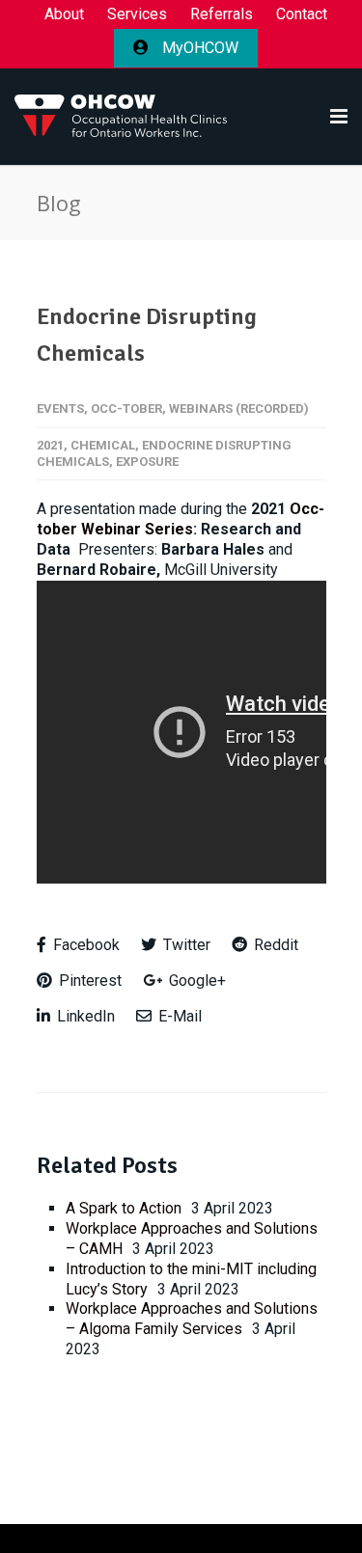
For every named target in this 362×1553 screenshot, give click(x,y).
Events (60, 408)
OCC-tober (126, 408)
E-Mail (178, 1016)
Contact (301, 14)
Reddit (274, 945)
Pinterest (88, 980)
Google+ (195, 980)
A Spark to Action (123, 1208)
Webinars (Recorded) (239, 408)
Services (137, 14)
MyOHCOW (198, 48)
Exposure (147, 461)
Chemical (102, 445)
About (64, 14)
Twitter (184, 945)
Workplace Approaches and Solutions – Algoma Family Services (192, 1318)
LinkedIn (84, 1016)
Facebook (84, 945)
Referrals (221, 14)
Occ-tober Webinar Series (180, 519)
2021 (50, 445)
